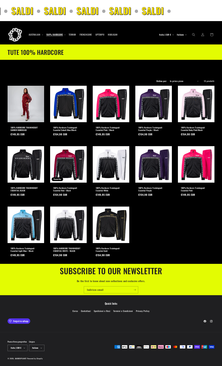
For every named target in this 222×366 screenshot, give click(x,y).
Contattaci (86, 311)
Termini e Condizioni (123, 311)
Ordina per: (161, 81)
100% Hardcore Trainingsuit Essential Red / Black (65, 189)
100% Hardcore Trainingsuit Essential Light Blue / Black (23, 249)
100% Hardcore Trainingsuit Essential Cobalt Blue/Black (65, 128)
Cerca (75, 311)
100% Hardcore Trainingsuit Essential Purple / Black (150, 128)
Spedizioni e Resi (102, 311)
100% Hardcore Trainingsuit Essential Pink (193, 189)
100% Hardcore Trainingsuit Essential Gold (108, 249)
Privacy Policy (143, 311)
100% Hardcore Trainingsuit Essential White (108, 189)
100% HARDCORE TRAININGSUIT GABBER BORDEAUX (24, 128)
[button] (35, 34)
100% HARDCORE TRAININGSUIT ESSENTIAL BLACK (24, 189)
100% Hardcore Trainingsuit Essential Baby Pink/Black (193, 128)
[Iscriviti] (134, 289)
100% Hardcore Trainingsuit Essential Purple (150, 189)
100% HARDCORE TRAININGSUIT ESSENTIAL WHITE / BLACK (66, 249)
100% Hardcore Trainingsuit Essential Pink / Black (108, 128)
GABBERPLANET (21, 358)
